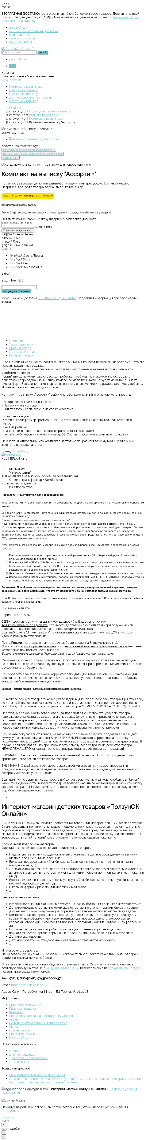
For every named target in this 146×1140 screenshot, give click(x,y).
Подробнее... (11, 1111)
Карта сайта (18, 1037)
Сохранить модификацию (17, 230)
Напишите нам (19, 35)
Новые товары (19, 1030)
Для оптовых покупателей (28, 1058)
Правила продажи (22, 1008)
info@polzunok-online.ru (125, 968)
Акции (18, 27)
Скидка (14, 1027)
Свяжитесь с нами (22, 1034)
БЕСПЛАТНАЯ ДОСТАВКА (57, 298)
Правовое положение (25, 1005)
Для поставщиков (22, 1054)
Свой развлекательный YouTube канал (37, 1075)
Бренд (6, 451)
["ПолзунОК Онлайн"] (17, 49)
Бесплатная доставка (33, 31)
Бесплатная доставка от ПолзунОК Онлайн (41, 1016)
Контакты (22, 38)
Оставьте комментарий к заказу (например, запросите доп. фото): (50, 219)
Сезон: (6, 249)
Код (4, 458)
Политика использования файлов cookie (38, 1023)
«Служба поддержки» (62, 968)
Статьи (20, 42)
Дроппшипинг (19, 1062)
